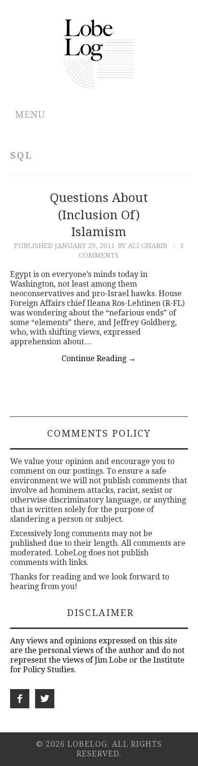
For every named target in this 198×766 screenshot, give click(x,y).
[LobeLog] (99, 53)
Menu (30, 114)
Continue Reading (99, 358)
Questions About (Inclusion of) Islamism (99, 214)
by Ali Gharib (142, 246)
